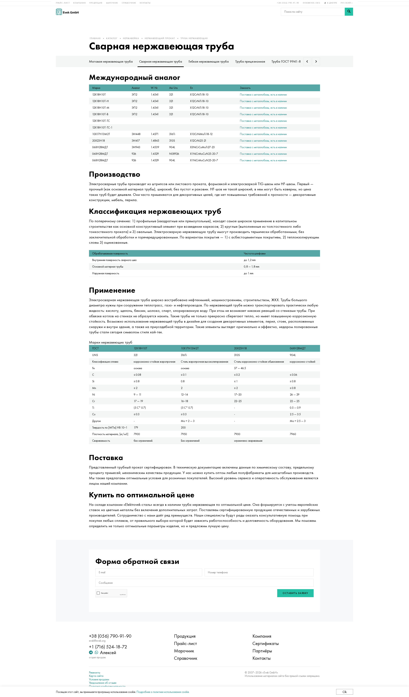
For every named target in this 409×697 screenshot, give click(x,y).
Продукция (95, 3)
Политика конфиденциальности (107, 686)
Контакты (145, 3)
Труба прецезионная (250, 61)
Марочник (112, 3)
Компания (79, 3)
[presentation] (307, 61)
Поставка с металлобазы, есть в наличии (263, 94)
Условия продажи (99, 679)
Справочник (129, 3)
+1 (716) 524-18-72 (108, 647)
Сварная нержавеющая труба (160, 61)
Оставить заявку (295, 593)
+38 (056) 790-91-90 (288, 3)
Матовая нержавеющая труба (111, 61)
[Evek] (67, 11)
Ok (345, 691)
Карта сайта (96, 676)
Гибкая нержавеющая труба (209, 61)
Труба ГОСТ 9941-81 (286, 61)
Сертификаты (265, 643)
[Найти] (349, 12)
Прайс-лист (63, 3)
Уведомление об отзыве (102, 683)
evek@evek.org (311, 3)
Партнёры (262, 651)
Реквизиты (94, 672)
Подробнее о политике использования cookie (162, 692)
